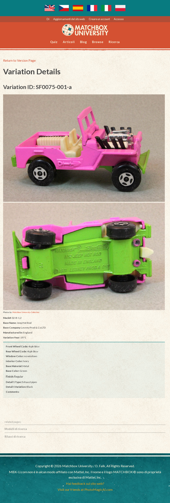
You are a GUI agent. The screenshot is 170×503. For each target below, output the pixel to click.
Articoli (69, 42)
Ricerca (114, 42)
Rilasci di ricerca (15, 436)
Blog (83, 42)
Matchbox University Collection (25, 312)
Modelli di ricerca (16, 429)
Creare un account (99, 19)
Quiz (54, 42)
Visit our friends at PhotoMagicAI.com (85, 489)
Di (48, 19)
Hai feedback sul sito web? (85, 483)
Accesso (119, 19)
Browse (97, 42)
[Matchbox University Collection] (84, 148)
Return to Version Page (19, 60)
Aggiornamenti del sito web (69, 19)
